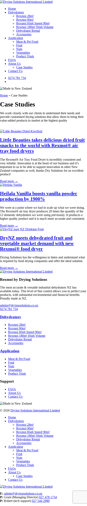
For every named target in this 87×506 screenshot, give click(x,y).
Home (12, 8)
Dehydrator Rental (28, 30)
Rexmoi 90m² (25, 19)
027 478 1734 (48, 497)
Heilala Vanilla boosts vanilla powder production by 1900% (38, 196)
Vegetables (23, 52)
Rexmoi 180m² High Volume (34, 27)
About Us (14, 63)
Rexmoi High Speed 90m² (33, 23)
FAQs (12, 60)
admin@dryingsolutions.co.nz (19, 305)
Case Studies (24, 67)
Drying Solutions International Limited (35, 410)
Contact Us (15, 71)
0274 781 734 (17, 78)
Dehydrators (16, 12)
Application (15, 38)
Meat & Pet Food (27, 41)
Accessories (23, 34)
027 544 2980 (41, 501)
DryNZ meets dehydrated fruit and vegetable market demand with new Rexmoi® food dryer (37, 243)
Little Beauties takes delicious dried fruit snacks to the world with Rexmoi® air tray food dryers (42, 145)
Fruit (19, 45)
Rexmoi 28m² (25, 16)
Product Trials (25, 56)
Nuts (19, 49)
